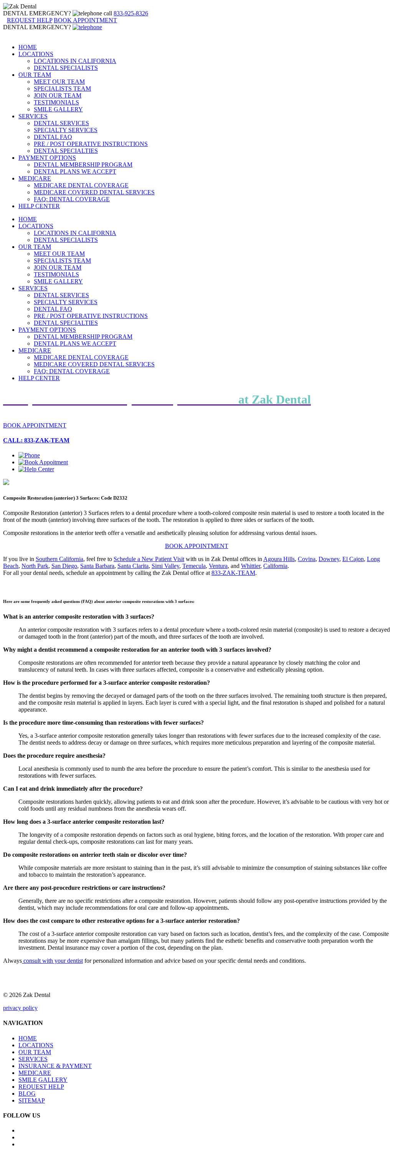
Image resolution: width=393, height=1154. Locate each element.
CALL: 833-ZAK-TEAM (36, 440)
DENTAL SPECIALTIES (66, 150)
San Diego (64, 566)
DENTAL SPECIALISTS (66, 68)
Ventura (218, 566)
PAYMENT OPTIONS (47, 157)
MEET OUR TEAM (59, 81)
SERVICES (33, 116)
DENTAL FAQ (53, 137)
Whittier (250, 566)
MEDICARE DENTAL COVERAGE (81, 185)
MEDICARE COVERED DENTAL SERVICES (94, 192)
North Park (34, 566)
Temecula (194, 566)
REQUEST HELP (41, 1086)
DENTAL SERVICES (61, 123)
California (275, 566)
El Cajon (353, 559)
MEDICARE (34, 178)
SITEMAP (31, 1100)
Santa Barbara (97, 566)
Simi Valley (165, 566)
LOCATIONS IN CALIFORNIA (75, 61)
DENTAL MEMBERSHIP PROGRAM (83, 164)
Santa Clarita (133, 566)
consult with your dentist (52, 960)
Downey (329, 559)
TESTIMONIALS (56, 102)
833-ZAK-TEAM (233, 573)
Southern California (59, 559)
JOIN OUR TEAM (57, 95)
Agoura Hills (279, 559)
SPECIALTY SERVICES (65, 130)
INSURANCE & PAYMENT (55, 1066)
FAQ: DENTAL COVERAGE (72, 199)
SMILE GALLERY (58, 109)
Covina (306, 559)
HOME (27, 47)
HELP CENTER (39, 206)
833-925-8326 (131, 13)
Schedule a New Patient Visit (149, 559)
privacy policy (20, 1008)
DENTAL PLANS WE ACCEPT (75, 171)
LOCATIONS (35, 54)
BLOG (27, 1093)
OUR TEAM (34, 74)
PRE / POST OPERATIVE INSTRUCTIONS (91, 144)
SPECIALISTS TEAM (62, 88)
